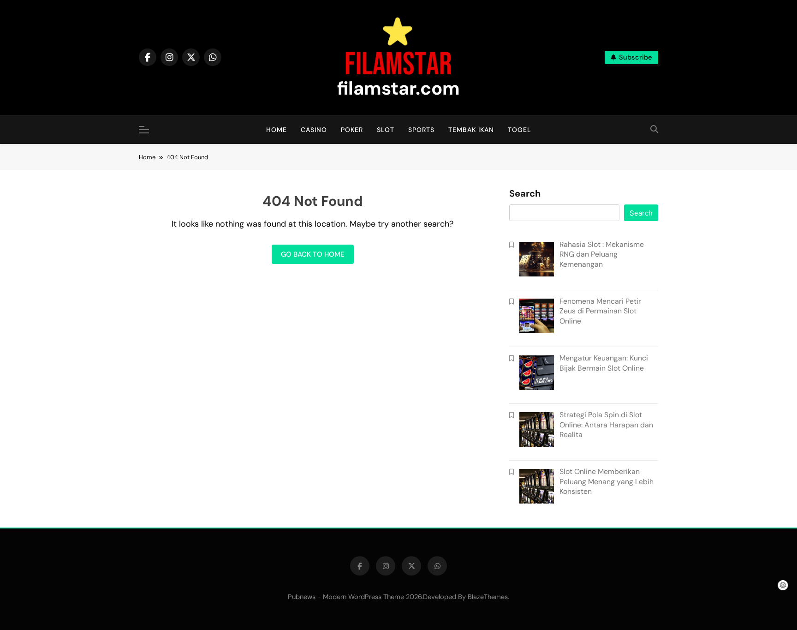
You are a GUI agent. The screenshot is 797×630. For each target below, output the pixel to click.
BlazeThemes (488, 597)
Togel (519, 130)
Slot (385, 130)
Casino (314, 130)
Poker (352, 130)
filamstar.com (398, 88)
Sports (421, 130)
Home (276, 130)
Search (525, 193)
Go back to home (313, 254)
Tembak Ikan (471, 130)
